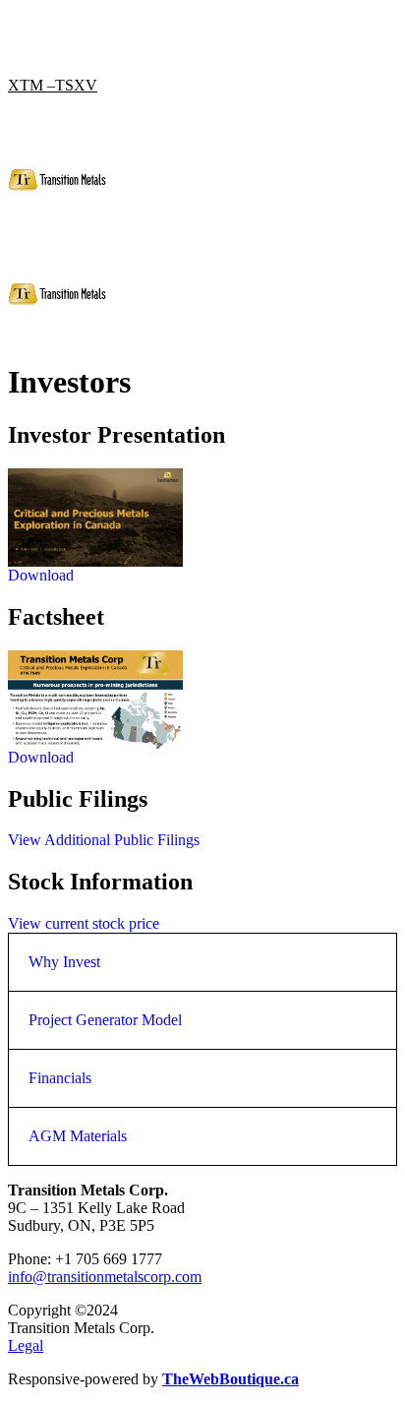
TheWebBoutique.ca (230, 1379)
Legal (25, 1345)
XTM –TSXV (52, 85)
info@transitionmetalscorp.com (105, 1276)
